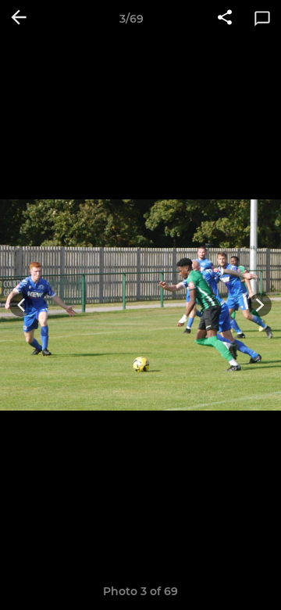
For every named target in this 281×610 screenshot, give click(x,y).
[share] (224, 19)
